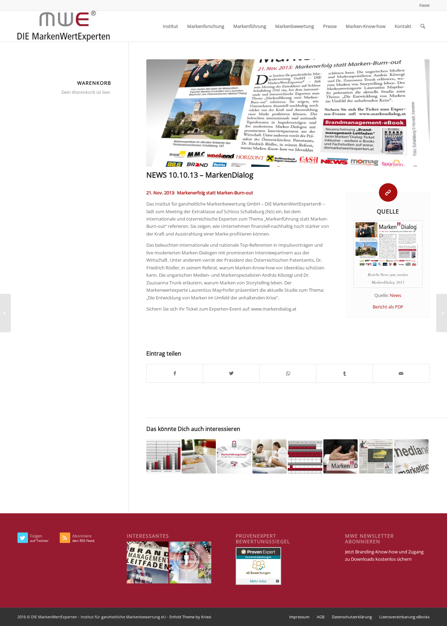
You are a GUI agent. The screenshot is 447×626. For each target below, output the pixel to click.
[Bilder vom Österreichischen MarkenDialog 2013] (340, 456)
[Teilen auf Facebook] (175, 373)
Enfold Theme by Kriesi (190, 616)
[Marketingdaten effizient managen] (305, 456)
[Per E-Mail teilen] (401, 373)
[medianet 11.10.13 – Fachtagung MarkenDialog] (441, 313)
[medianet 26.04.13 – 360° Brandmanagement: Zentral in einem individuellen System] (234, 456)
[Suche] (423, 26)
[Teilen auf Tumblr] (344, 373)
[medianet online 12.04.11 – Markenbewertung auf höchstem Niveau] (411, 456)
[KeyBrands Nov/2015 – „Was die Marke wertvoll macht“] (199, 456)
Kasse (424, 5)
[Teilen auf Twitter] (231, 373)
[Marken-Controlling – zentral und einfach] (163, 456)
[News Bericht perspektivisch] (288, 113)
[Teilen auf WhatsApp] (288, 373)
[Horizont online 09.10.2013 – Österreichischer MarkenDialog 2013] (5, 313)
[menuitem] (423, 5)
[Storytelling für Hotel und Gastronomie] (269, 456)
